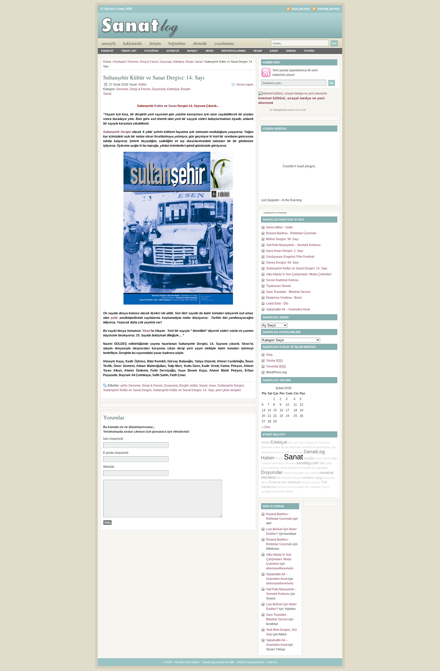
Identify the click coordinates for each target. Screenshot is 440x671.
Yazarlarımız (224, 43)
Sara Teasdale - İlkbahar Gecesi (288, 292)
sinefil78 (307, 447)
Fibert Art (128, 50)
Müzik (210, 50)
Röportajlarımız (234, 50)
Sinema (291, 50)
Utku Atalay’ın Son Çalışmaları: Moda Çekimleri (298, 274)
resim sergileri (295, 486)
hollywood (295, 447)
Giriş (269, 355)
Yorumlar (276, 366)
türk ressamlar (294, 452)
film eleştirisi (284, 477)
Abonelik (200, 43)
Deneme (133, 61)
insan (318, 458)
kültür (194, 385)
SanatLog (267, 452)
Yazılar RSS (300, 8)
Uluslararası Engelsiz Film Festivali (290, 256)
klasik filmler (285, 491)
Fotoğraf (151, 50)
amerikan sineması (284, 463)
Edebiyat (107, 50)
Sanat (274, 50)
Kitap (326, 477)
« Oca (266, 427)
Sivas (146, 331)
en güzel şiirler (322, 447)
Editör (143, 84)
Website (108, 467)
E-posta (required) (115, 453)
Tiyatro (309, 50)
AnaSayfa (109, 43)
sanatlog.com (307, 463)
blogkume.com (283, 109)
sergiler (309, 458)
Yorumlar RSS (328, 8)
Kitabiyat (173, 50)
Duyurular (166, 61)
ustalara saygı (312, 478)
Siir (322, 463)
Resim (258, 50)
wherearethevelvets (279, 568)
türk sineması (313, 486)
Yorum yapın (244, 84)
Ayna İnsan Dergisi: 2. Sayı (284, 251)
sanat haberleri (289, 467)
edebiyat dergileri (293, 472)
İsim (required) (113, 439)
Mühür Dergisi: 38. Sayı (282, 239)
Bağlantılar (177, 43)
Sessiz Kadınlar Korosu (282, 280)
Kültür (158, 106)
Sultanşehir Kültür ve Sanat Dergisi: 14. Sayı (183, 390)
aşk (333, 447)
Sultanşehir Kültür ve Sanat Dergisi (127, 390)
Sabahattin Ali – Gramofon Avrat (288, 309)
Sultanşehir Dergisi (117, 132)
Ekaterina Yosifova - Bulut (283, 297)
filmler (265, 442)
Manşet (192, 50)
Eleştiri (189, 61)
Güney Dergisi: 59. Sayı (282, 262)
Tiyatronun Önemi (278, 286)
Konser (281, 486)
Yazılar (274, 360)
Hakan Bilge (330, 458)
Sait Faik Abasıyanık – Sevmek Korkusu (293, 245)
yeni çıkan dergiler (228, 390)
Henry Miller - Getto (279, 227)
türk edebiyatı (291, 482)
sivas (212, 385)
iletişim (155, 43)
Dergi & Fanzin (149, 61)
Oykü (325, 486)
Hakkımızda (132, 43)
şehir (114, 318)
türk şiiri (293, 442)
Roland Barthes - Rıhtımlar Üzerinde (291, 233)
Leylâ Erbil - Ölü (277, 303)
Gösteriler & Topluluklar (313, 467)
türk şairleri (312, 472)
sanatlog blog (269, 491)
